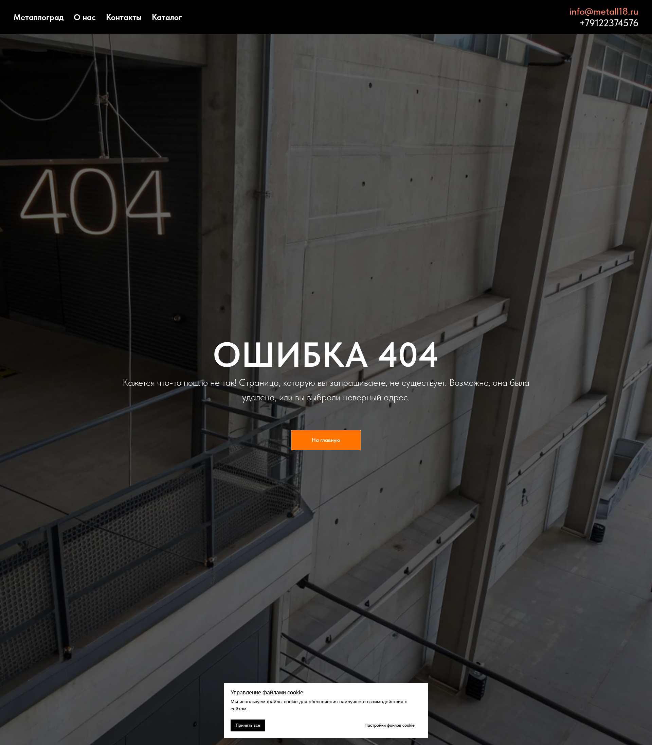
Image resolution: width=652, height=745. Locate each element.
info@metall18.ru (603, 11)
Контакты (124, 17)
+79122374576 (608, 23)
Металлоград (39, 17)
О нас (85, 17)
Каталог (167, 17)
